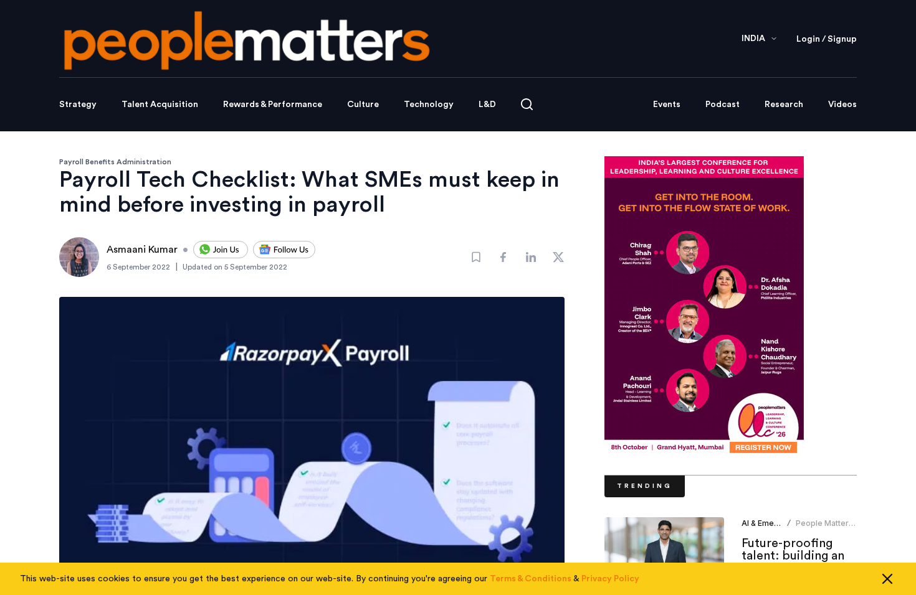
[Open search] (527, 104)
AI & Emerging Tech (778, 523)
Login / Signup (826, 39)
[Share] (503, 257)
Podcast (722, 104)
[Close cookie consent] (887, 579)
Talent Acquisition (160, 104)
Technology (429, 104)
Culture (363, 104)
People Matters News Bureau (824, 528)
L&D (487, 104)
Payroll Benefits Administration (115, 162)
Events (666, 104)
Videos (842, 104)
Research (784, 104)
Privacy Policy (610, 578)
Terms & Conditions (530, 578)
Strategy (78, 104)
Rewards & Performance (272, 104)
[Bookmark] (476, 257)
